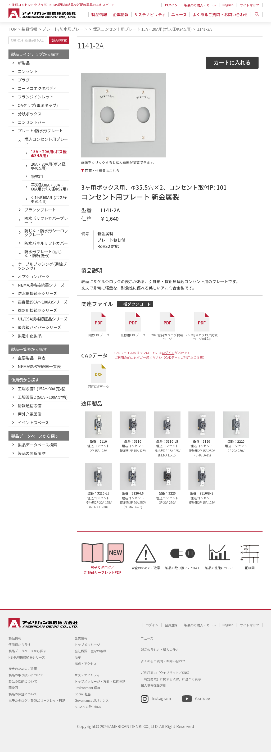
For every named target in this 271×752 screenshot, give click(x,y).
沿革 (78, 657)
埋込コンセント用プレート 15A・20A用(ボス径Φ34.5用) (142, 29)
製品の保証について (22, 694)
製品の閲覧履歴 (32, 453)
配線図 (250, 567)
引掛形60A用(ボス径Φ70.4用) (49, 199)
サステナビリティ (150, 14)
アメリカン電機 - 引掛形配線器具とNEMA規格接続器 (42, 13)
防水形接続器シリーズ (37, 293)
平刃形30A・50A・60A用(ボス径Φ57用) (49, 187)
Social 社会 (83, 694)
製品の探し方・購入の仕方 (160, 649)
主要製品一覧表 (32, 358)
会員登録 (171, 625)
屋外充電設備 (30, 414)
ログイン (171, 5)
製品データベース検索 (37, 444)
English (228, 5)
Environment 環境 (87, 687)
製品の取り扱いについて (182, 567)
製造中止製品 (30, 335)
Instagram (161, 698)
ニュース (179, 14)
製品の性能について (219, 567)
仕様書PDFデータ (133, 335)
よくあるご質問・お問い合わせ (220, 14)
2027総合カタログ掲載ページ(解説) (202, 336)
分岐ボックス (30, 113)
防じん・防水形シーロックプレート (46, 232)
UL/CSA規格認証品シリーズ (42, 318)
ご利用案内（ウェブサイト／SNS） (166, 672)
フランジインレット (35, 96)
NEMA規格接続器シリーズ (41, 285)
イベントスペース (33, 422)
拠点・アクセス (86, 663)
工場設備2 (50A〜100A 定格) (42, 397)
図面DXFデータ (98, 386)
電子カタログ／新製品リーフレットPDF (102, 570)
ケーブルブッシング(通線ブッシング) (42, 266)
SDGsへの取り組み (88, 706)
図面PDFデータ (98, 335)
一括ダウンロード (135, 304)
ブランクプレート (40, 209)
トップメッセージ (87, 644)
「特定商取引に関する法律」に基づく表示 (171, 679)
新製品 (24, 63)
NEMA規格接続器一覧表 (39, 366)
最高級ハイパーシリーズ (39, 327)
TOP (12, 29)
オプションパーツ (33, 276)
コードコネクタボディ (37, 88)
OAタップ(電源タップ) (38, 105)
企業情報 (121, 14)
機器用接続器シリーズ (37, 310)
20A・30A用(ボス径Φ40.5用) (48, 166)
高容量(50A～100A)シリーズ (42, 302)
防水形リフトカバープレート (46, 220)
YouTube (202, 698)
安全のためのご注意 (146, 567)
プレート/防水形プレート (64, 29)
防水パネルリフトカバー (46, 243)
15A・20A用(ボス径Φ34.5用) (49, 153)
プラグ (24, 80)
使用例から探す (19, 644)
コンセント (28, 71)
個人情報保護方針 (153, 685)
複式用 (37, 176)
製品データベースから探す (27, 651)
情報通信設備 (30, 405)
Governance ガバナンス (92, 700)
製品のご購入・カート (200, 5)
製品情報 (99, 14)
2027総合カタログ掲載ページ (167, 336)
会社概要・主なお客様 (90, 651)
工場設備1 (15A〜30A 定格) (41, 388)
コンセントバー (32, 122)
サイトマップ (249, 5)
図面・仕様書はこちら (102, 171)
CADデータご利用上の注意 (184, 357)
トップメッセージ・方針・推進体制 (100, 681)
